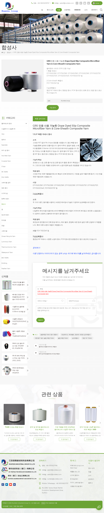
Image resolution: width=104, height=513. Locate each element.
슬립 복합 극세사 (63, 338)
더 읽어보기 (14, 439)
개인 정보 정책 (18, 506)
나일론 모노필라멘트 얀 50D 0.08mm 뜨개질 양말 (18, 309)
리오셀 (4, 220)
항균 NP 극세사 (87, 338)
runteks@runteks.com (54, 479)
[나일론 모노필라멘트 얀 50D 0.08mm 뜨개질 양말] (6, 309)
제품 (58, 10)
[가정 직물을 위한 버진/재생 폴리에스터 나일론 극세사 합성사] (39, 414)
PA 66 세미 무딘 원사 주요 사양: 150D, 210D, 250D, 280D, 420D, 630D (18, 358)
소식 (85, 10)
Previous (4, 422)
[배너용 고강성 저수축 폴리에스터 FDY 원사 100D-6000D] (6, 297)
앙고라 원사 (5, 215)
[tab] (40, 118)
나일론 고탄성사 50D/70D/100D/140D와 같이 (19, 321)
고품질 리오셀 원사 (76, 486)
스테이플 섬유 (6, 183)
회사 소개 (50, 10)
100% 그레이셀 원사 (76, 482)
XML (11, 506)
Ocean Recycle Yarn (8, 236)
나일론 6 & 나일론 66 (8, 129)
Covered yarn (6, 161)
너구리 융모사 (74, 475)
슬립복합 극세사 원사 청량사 (49, 334)
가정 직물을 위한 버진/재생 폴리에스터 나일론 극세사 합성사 (39, 428)
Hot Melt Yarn (6, 156)
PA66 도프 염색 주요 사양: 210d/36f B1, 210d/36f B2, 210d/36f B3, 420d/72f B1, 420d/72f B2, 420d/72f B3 (18, 345)
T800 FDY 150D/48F (90, 427)
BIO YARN (5, 258)
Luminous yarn (7, 242)
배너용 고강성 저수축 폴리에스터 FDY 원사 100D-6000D (18, 297)
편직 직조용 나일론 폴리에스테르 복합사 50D (64, 428)
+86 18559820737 (62, 483)
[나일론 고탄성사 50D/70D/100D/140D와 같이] (6, 321)
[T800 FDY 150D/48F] (90, 414)
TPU (3, 134)
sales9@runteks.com (67, 3)
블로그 (90, 483)
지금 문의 (53, 107)
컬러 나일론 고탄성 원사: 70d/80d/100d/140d (19, 333)
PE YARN (5, 172)
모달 (3, 225)
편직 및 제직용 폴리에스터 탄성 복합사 (14, 428)
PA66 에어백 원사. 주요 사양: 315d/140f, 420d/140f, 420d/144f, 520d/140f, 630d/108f (18, 370)
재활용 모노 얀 (75, 472)
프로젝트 (67, 10)
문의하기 (94, 10)
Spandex (5, 145)
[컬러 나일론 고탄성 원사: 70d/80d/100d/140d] (6, 333)
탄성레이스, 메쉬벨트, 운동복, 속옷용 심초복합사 (76, 334)
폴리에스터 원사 (7, 123)
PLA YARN (5, 177)
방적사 (4, 140)
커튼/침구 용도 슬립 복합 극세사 (44, 338)
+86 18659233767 (43, 3)
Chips (3, 166)
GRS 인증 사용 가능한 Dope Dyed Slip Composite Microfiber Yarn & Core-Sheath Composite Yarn (64, 292)
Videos (77, 10)
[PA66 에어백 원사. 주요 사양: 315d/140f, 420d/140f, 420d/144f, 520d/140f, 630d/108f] (6, 370)
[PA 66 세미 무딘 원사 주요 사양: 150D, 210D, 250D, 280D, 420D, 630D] (6, 358)
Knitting (4, 263)
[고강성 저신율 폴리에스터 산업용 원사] (6, 285)
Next (100, 422)
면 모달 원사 (74, 479)
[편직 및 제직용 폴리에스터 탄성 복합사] (14, 414)
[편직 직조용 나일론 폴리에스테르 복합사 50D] (64, 414)
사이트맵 (5, 506)
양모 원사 (5, 188)
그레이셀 (4, 231)
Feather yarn (6, 268)
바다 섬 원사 (5, 150)
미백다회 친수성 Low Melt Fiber (77, 467)
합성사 (9, 52)
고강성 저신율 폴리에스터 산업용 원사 (18, 283)
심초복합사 (75, 338)
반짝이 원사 (5, 199)
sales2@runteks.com (54, 474)
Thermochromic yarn (9, 247)
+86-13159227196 (51, 465)
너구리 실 (5, 193)
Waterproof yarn (7, 252)
